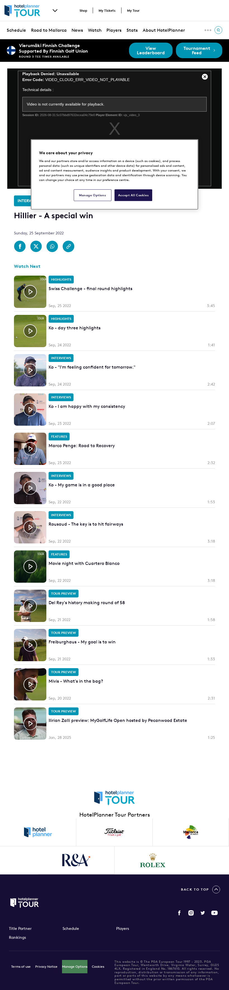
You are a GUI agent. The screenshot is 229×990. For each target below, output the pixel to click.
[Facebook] (179, 912)
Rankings (17, 937)
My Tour (133, 10)
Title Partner (20, 928)
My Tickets (107, 10)
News (77, 30)
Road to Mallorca (49, 30)
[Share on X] (36, 246)
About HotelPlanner (164, 30)
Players (113, 30)
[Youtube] (214, 912)
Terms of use (21, 966)
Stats (132, 30)
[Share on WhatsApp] (52, 246)
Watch (95, 30)
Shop (83, 10)
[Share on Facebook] (20, 246)
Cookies (98, 966)
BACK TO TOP (195, 889)
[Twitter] (202, 912)
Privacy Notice (46, 966)
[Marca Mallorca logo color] (191, 832)
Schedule (16, 30)
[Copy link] (68, 246)
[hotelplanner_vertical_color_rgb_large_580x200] (38, 832)
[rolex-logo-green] (153, 860)
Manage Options (74, 966)
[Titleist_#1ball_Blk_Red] (114, 832)
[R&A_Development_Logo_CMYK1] (76, 860)
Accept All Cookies (133, 195)
